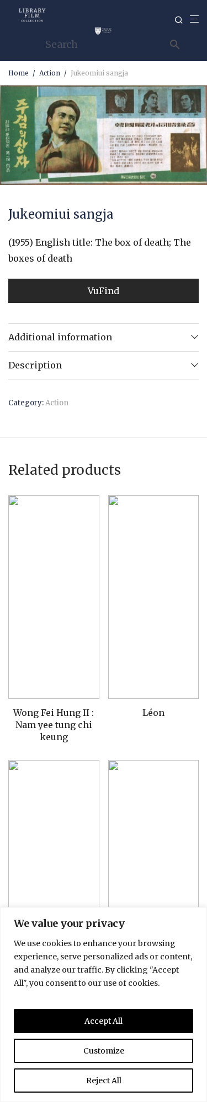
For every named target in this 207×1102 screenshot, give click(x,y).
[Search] (182, 20)
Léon (153, 712)
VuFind (103, 290)
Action (49, 73)
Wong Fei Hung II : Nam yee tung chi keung (53, 725)
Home (18, 73)
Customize (103, 1051)
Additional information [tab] (60, 337)
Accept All (103, 1021)
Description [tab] (35, 365)
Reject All (103, 1080)
